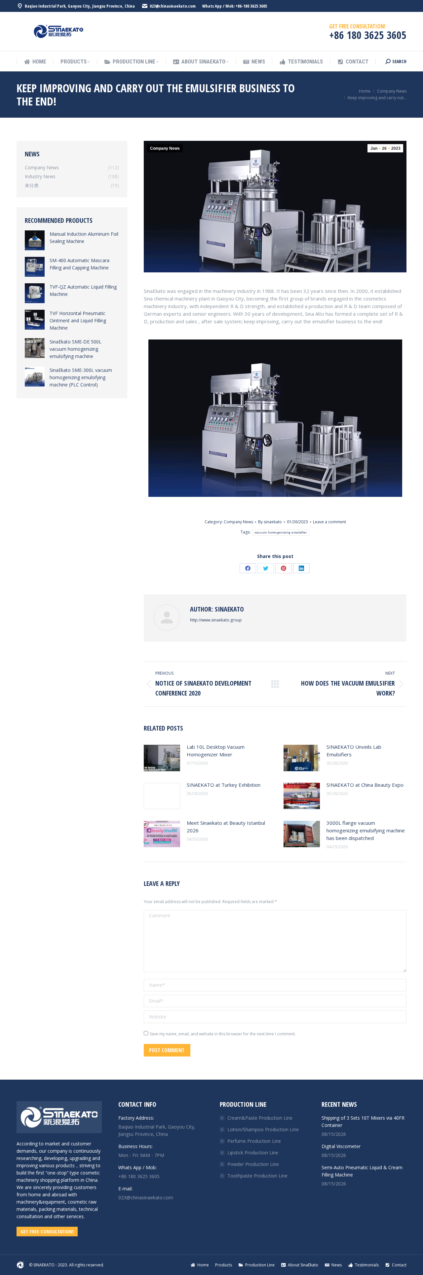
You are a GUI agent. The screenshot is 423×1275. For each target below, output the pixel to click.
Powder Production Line (253, 1164)
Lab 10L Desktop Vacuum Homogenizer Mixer (216, 750)
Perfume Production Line (254, 1141)
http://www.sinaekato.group (216, 620)
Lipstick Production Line (252, 1152)
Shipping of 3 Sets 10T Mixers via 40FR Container (363, 1121)
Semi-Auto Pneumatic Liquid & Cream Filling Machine (362, 1171)
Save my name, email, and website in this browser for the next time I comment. (223, 1034)
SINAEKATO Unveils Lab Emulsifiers (354, 750)
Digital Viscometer (341, 1146)
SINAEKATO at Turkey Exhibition (223, 784)
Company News (165, 148)
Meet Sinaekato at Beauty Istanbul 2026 (226, 826)
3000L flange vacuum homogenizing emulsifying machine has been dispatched (366, 830)
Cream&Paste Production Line (259, 1118)
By (270, 522)
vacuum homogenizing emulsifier (280, 532)
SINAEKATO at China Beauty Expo (365, 784)
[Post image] (162, 758)
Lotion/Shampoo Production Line (263, 1129)
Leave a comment (329, 522)
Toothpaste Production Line (257, 1176)
